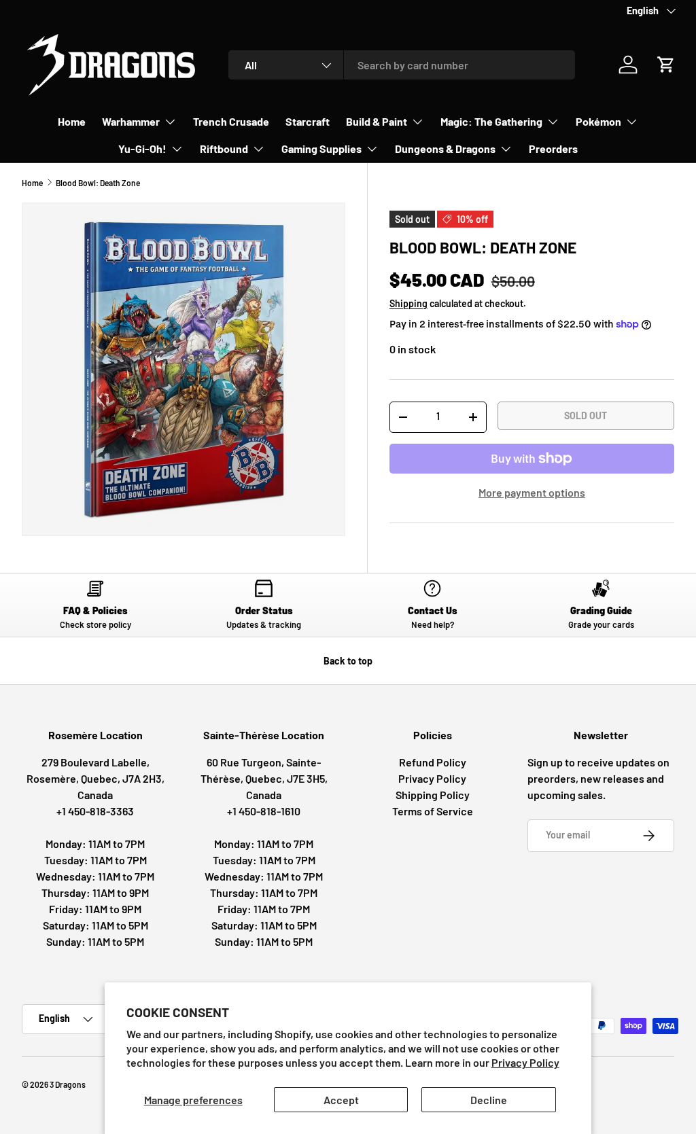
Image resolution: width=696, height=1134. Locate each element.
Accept (341, 1099)
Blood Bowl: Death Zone (98, 183)
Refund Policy (432, 762)
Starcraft (307, 121)
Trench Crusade (231, 121)
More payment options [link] (531, 492)
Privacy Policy (525, 1062)
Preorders (553, 148)
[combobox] (401, 64)
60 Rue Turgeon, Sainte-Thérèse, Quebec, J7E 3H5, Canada (264, 778)
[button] (666, 64)
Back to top (348, 661)
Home (72, 121)
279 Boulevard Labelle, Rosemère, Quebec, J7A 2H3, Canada (95, 778)
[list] (183, 369)
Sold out (585, 415)
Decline (488, 1099)
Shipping (408, 303)
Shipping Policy (433, 794)
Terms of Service (432, 810)
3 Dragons (68, 1084)
